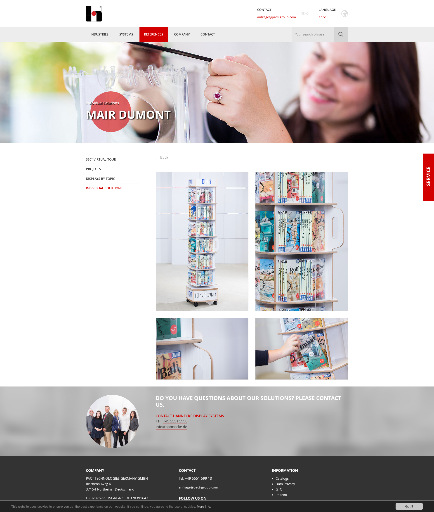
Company (182, 34)
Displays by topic (100, 178)
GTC (279, 489)
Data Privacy (285, 483)
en (321, 17)
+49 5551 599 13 (198, 478)
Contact (207, 34)
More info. (204, 506)
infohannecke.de (171, 426)
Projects (93, 169)
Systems (126, 34)
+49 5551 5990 (175, 421)
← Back (162, 157)
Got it (409, 506)
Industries (99, 34)
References (153, 34)
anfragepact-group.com (276, 17)
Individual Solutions (104, 188)
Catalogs (282, 478)
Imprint (281, 494)
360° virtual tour (101, 159)
